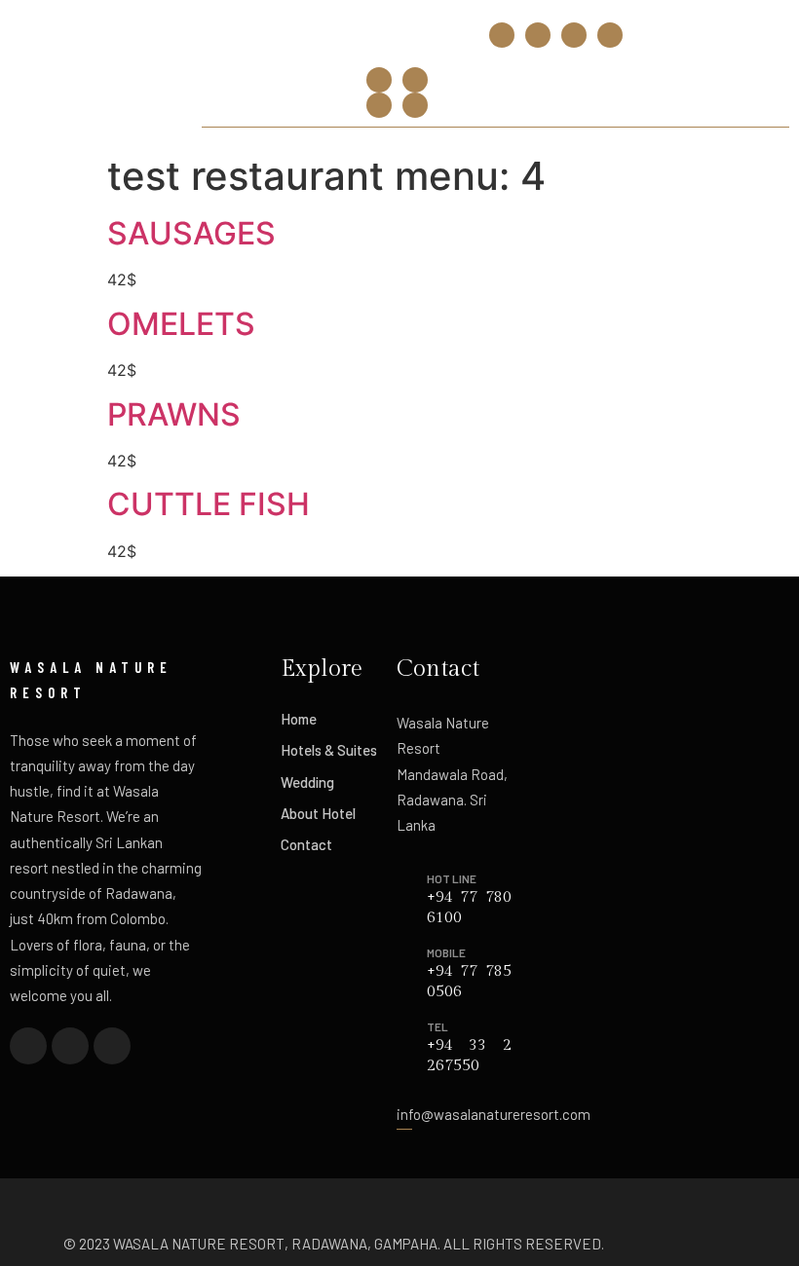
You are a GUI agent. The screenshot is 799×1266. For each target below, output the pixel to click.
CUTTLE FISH (208, 504)
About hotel (318, 813)
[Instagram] (538, 35)
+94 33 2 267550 (265, 30)
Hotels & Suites (329, 750)
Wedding (307, 782)
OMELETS (181, 324)
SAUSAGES (191, 233)
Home (299, 718)
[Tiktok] (574, 35)
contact (306, 844)
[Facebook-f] (501, 35)
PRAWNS (174, 414)
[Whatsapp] (610, 35)
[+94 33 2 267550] (213, 24)
